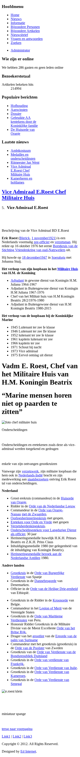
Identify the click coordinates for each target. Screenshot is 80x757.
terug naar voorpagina (17, 729)
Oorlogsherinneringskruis (28, 518)
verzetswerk (30, 471)
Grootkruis (18, 573)
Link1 (6, 736)
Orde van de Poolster (29, 648)
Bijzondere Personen (25, 27)
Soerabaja (58, 257)
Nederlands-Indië (30, 475)
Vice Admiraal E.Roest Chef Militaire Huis (34, 195)
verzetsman (62, 242)
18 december (31, 257)
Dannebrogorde (45, 581)
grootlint (38, 636)
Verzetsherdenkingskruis (28, 526)
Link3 (28, 736)
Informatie (18, 23)
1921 (51, 238)
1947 (43, 257)
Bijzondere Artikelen (25, 31)
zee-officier (42, 242)
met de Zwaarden (34, 514)
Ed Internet (28, 751)
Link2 (17, 736)
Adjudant (17, 280)
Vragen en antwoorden (27, 39)
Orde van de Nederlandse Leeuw (52, 506)
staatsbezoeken (38, 479)
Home (15, 15)
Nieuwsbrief (19, 35)
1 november (40, 238)
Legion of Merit (50, 608)
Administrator (20, 50)
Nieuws (16, 19)
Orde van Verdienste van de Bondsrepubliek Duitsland (43, 654)
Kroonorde (60, 600)
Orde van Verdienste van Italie (55, 668)
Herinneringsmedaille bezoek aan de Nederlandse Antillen (36, 556)
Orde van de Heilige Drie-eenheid (54, 589)
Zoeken (16, 43)
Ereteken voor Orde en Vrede (31, 522)
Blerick (25, 238)
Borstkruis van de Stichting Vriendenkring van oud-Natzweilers (40, 248)
